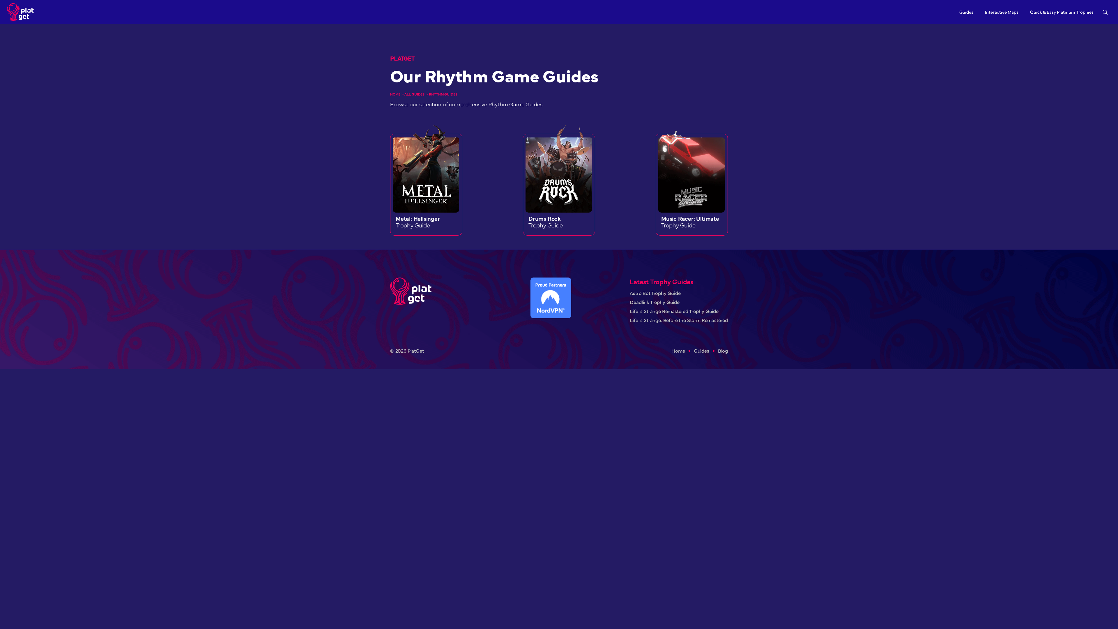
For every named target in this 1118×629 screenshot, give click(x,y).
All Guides (414, 94)
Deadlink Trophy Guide (654, 302)
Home (395, 94)
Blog (723, 351)
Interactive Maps (1001, 12)
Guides (966, 12)
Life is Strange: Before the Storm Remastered (679, 320)
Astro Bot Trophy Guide (655, 293)
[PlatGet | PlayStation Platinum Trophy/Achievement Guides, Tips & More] (22, 12)
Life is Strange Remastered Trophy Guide (674, 311)
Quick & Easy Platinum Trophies (1062, 12)
